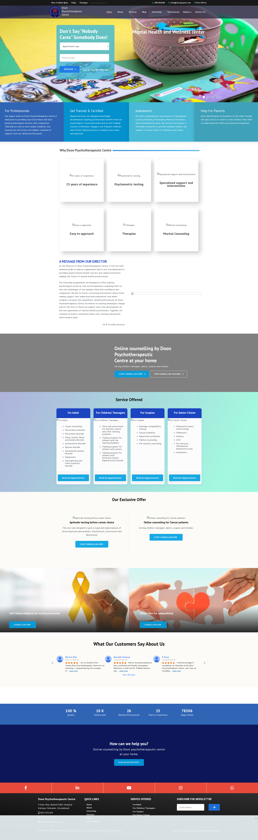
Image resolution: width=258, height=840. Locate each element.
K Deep (117, 657)
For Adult (137, 804)
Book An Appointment (73, 477)
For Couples (138, 811)
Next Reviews (129, 674)
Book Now (68, 69)
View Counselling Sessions (167, 374)
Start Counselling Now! (131, 374)
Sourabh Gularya (73, 657)
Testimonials (173, 12)
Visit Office (201, 3)
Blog (144, 12)
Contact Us (200, 12)
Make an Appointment (129, 762)
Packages (84, 3)
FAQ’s (73, 3)
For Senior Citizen (141, 815)
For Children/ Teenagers (144, 808)
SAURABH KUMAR (171, 657)
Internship (157, 12)
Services (133, 12)
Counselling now (22, 625)
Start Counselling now (91, 544)
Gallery (186, 12)
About (120, 12)
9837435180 (159, 3)
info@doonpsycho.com (180, 3)
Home (109, 12)
